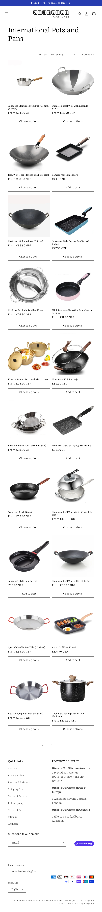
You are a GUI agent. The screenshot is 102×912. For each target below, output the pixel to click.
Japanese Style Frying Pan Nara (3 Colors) (70, 242)
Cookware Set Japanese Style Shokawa (68, 715)
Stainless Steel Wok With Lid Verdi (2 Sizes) (72, 513)
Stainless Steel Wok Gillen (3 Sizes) (71, 581)
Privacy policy (87, 900)
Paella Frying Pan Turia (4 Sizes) (25, 713)
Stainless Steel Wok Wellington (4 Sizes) (70, 107)
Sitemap (12, 817)
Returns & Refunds (19, 782)
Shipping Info (16, 789)
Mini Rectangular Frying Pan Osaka (71, 445)
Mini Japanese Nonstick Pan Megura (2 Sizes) (72, 311)
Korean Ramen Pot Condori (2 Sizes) (28, 379)
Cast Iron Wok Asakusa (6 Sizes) (25, 241)
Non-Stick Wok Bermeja (65, 379)
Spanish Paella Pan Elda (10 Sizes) (26, 647)
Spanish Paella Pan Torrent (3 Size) (27, 445)
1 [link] (42, 744)
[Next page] (59, 744)
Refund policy (16, 803)
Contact (12, 768)
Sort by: (43, 54)
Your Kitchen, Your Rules (50, 901)
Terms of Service (17, 796)
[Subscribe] (62, 843)
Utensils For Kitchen (28, 901)
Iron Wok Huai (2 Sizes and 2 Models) (28, 175)
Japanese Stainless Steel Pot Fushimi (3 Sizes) (28, 107)
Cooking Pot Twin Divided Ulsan (25, 310)
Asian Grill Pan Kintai (64, 647)
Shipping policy (86, 903)
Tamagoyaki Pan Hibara (65, 175)
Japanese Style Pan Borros (22, 581)
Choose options (29, 121)
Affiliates (13, 823)
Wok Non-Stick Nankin (20, 512)
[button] (6, 13)
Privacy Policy (16, 775)
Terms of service (68, 903)
